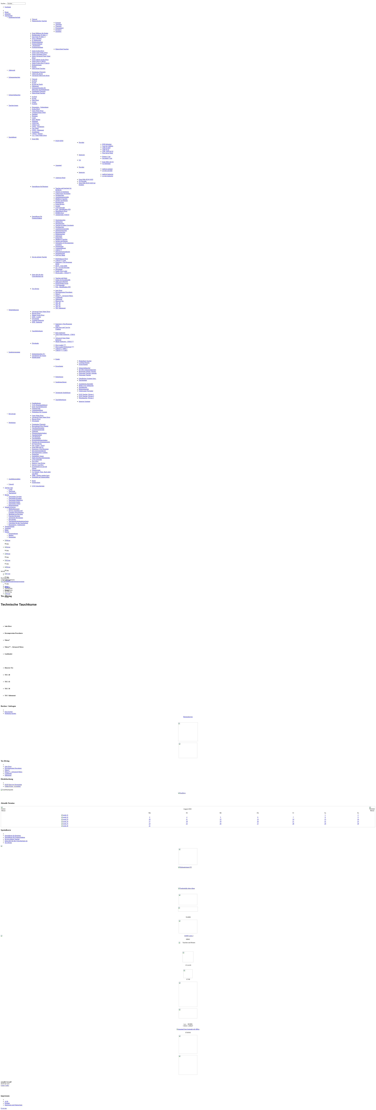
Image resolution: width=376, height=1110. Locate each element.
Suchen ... (4, 3)
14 (293, 819)
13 (258, 819)
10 (149, 819)
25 (187, 823)
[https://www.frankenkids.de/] (188, 890)
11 (187, 819)
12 (220, 819)
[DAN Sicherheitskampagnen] (188, 1013)
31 (149, 826)
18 (187, 821)
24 (149, 823)
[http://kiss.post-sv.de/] (188, 899)
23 (358, 821)
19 (220, 821)
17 (149, 821)
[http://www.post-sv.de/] (188, 909)
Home (7, 586)
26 (220, 823)
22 (325, 821)
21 (293, 821)
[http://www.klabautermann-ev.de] (188, 876)
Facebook (8, 7)
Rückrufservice (188, 717)
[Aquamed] (188, 1029)
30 (358, 823)
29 (325, 823)
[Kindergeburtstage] (188, 856)
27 (258, 823)
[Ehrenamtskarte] (188, 1065)
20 (258, 821)
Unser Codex (5, 1085)
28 (293, 823)
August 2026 (187, 809)
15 (325, 819)
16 (358, 819)
